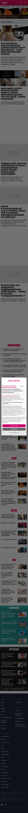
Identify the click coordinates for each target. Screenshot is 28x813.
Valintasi (22, 386)
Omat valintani (14, 429)
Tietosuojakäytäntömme (14, 432)
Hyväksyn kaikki (14, 425)
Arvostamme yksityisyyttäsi (9, 386)
